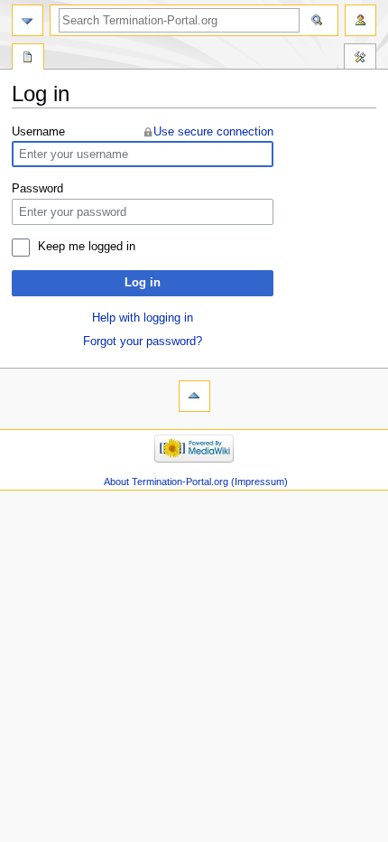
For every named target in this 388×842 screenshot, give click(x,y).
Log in (143, 282)
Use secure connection (213, 132)
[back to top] (194, 396)
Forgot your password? (142, 341)
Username (38, 132)
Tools (360, 58)
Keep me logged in (86, 246)
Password (37, 188)
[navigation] (27, 20)
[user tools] (360, 20)
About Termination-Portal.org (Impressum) (196, 481)
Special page (28, 58)
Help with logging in (142, 318)
